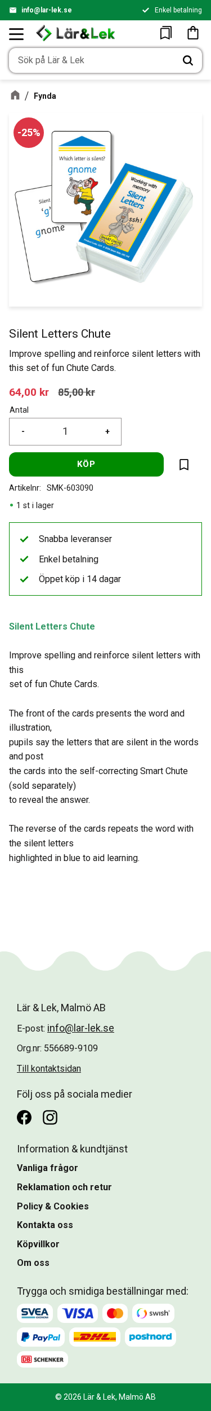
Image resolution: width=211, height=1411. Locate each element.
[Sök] (188, 60)
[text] (29, 392)
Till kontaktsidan (49, 1068)
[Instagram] (50, 1117)
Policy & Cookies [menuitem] (53, 1206)
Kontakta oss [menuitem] (45, 1225)
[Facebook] (24, 1117)
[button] (16, 33)
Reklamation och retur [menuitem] (64, 1187)
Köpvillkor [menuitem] (38, 1244)
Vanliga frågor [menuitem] (47, 1168)
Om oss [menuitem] (33, 1262)
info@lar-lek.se (46, 10)
